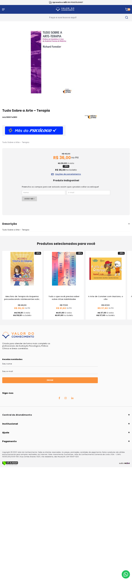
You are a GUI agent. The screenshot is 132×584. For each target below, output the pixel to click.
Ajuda (5, 432)
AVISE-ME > (29, 199)
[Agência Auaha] (121, 463)
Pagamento (9, 441)
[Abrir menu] (3, 9)
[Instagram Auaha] (65, 398)
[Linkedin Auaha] (72, 398)
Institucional (10, 423)
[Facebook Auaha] (59, 398)
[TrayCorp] (127, 463)
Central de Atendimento (17, 414)
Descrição (9, 224)
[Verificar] (10, 464)
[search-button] (127, 17)
